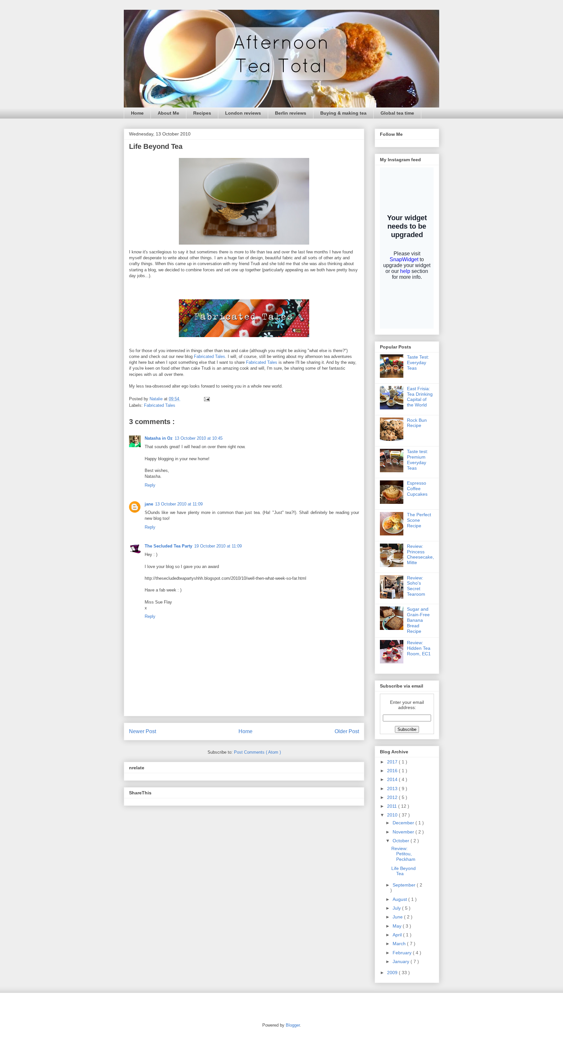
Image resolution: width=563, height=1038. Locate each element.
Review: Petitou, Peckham (403, 854)
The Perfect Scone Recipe (419, 520)
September (405, 885)
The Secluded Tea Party (168, 546)
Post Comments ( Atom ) (257, 752)
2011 (392, 806)
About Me (168, 113)
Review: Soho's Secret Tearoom (416, 586)
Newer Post (142, 731)
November (404, 831)
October (402, 840)
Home (137, 113)
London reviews (243, 113)
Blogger (293, 1025)
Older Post (347, 731)
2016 (393, 770)
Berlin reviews (290, 113)
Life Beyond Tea (403, 871)
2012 (393, 797)
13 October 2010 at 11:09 (179, 504)
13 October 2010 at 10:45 (199, 438)
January (402, 961)
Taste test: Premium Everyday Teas (417, 459)
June (398, 916)
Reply (150, 485)
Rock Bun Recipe (417, 423)
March (400, 943)
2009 (393, 972)
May (398, 926)
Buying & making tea (343, 113)
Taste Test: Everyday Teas (418, 362)
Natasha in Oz (159, 438)
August (400, 899)
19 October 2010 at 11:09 (218, 546)
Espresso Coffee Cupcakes (417, 488)
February (403, 952)
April (398, 934)
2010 (393, 815)
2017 (393, 761)
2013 (393, 788)
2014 (393, 779)
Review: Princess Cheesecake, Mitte (420, 554)
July (397, 908)
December (404, 822)
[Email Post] (206, 398)
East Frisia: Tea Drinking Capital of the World (420, 396)
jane (149, 504)
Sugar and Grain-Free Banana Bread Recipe (418, 619)
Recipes (202, 113)
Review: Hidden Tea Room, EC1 (419, 648)
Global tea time (397, 113)
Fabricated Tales (209, 356)
